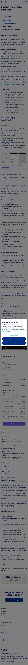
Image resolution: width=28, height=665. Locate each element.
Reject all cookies (14, 339)
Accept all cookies (13, 343)
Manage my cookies (14, 335)
